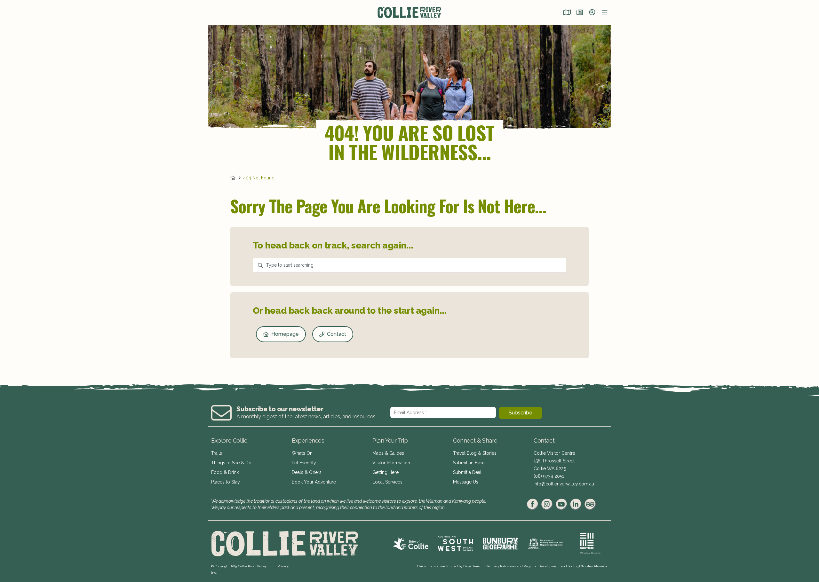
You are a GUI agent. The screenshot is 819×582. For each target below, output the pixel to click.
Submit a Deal (467, 472)
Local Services (387, 481)
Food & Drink (225, 472)
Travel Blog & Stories (475, 453)
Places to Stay (225, 481)
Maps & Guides (388, 453)
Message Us (465, 481)
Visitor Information (391, 462)
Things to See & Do (231, 462)
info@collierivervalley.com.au (564, 483)
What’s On (302, 453)
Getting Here (385, 472)
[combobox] (409, 265)
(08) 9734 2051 (549, 476)
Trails (216, 453)
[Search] (592, 12)
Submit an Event (469, 462)
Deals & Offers (307, 472)
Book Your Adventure (314, 481)
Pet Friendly (304, 462)
